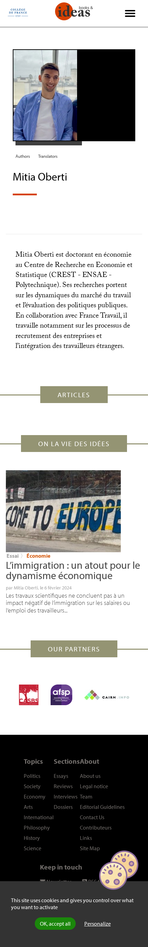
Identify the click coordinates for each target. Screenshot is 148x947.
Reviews (63, 786)
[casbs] (29, 694)
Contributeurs (96, 827)
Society (32, 786)
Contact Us (92, 817)
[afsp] (61, 694)
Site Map (90, 848)
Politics (32, 775)
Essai (13, 555)
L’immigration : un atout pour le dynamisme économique (73, 570)
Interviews (65, 796)
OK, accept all (55, 923)
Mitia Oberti (26, 588)
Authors (22, 156)
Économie (38, 555)
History (32, 837)
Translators (47, 156)
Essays (61, 775)
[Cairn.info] (106, 695)
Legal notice (94, 786)
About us (90, 775)
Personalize (97, 923)
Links (86, 837)
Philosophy (37, 827)
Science (32, 848)
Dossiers (63, 806)
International (39, 817)
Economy (34, 796)
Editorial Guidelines (102, 806)
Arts (28, 806)
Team (86, 796)
